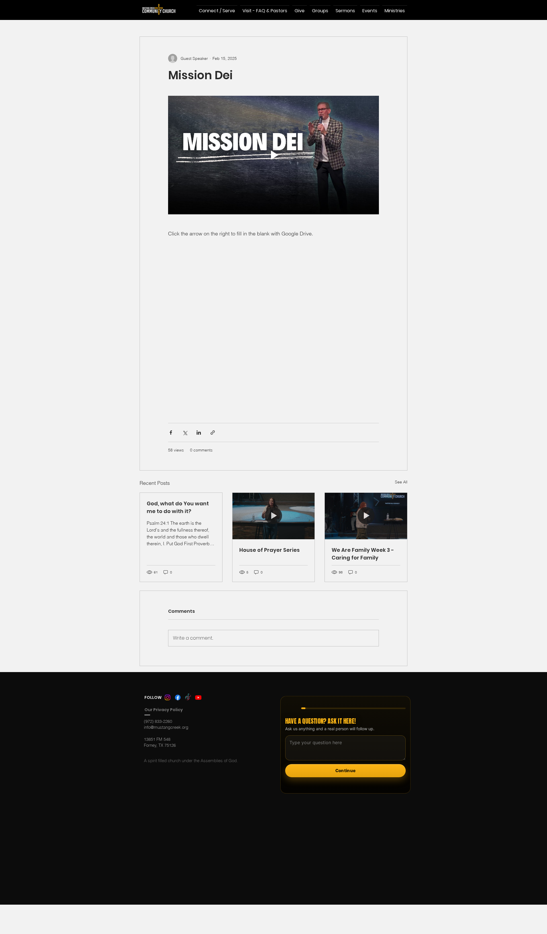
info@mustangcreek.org (166, 727)
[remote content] (273, 323)
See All (401, 482)
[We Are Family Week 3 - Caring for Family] (366, 516)
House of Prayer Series (269, 550)
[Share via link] (212, 432)
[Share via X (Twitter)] (184, 432)
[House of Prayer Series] (273, 516)
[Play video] (273, 155)
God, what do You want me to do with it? (178, 507)
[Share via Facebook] (171, 432)
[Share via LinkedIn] (198, 432)
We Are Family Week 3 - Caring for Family (363, 553)
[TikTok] (188, 697)
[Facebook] (177, 697)
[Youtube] (198, 697)
